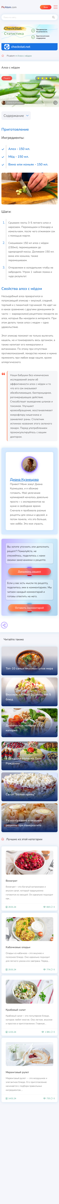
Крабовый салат (16, 1010)
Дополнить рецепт (29, 571)
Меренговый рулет (17, 1072)
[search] (53, 17)
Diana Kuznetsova (15, 102)
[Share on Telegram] (4, 625)
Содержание (14, 115)
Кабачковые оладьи (18, 947)
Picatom (11, 55)
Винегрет (11, 880)
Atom (9, 7)
